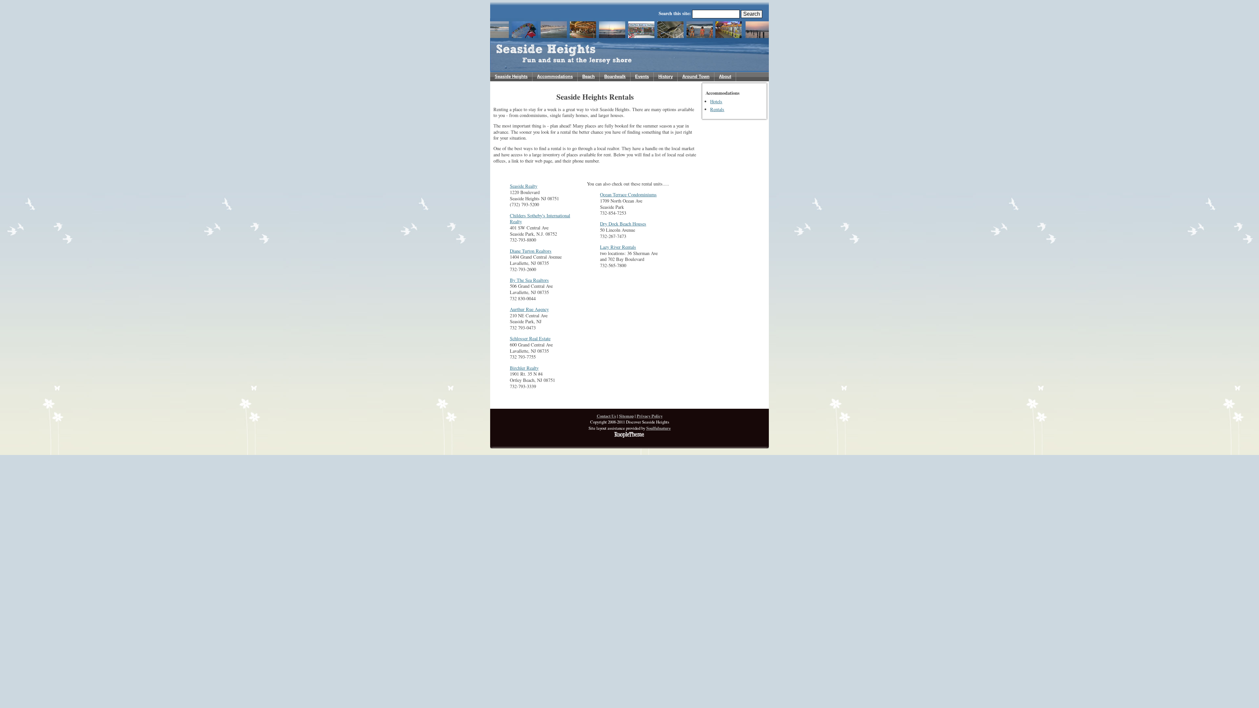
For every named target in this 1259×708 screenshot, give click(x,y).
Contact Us (606, 416)
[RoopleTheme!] (629, 436)
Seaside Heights (511, 76)
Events (642, 76)
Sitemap (626, 416)
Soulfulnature (658, 428)
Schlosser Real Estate (530, 338)
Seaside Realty (523, 186)
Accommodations (555, 76)
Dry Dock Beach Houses (623, 224)
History (665, 76)
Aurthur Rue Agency (529, 309)
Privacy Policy (650, 416)
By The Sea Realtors (529, 280)
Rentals (717, 109)
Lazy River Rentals (618, 247)
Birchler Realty (524, 368)
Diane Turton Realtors (530, 251)
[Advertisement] (726, 226)
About (725, 76)
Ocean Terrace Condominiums (628, 194)
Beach (588, 76)
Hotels (716, 101)
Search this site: (675, 13)
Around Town (695, 76)
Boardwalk (615, 76)
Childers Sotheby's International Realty (540, 218)
